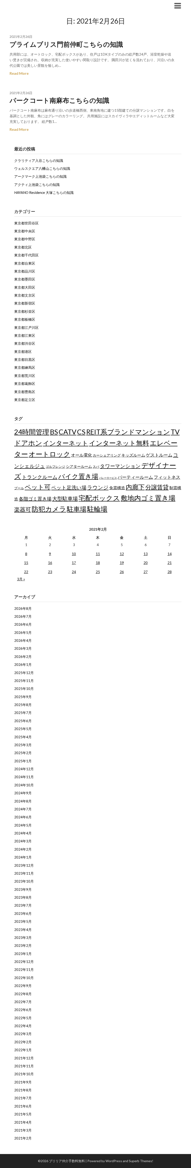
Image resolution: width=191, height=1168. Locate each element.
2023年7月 (23, 905)
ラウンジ (98, 487)
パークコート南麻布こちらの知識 (59, 100)
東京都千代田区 (26, 255)
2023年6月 (23, 913)
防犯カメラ (49, 509)
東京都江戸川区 (26, 327)
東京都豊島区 (24, 392)
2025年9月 (23, 697)
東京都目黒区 (24, 359)
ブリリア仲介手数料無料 (38, 5)
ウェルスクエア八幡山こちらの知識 (42, 168)
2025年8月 (23, 705)
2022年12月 (24, 961)
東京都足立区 (24, 400)
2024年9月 (23, 793)
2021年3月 (23, 1130)
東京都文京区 (24, 295)
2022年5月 (23, 1018)
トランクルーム (40, 477)
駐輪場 (97, 509)
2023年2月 (23, 945)
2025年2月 (23, 753)
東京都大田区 (24, 287)
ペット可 (38, 487)
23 (50, 572)
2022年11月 (24, 969)
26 (122, 572)
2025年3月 (23, 745)
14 (169, 554)
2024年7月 (23, 809)
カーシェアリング (107, 455)
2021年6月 (23, 1106)
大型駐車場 (65, 498)
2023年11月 (24, 873)
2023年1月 (23, 953)
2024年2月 (23, 849)
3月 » (21, 579)
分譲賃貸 (157, 486)
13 (145, 554)
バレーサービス (108, 477)
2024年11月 (24, 777)
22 (26, 572)
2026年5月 (23, 632)
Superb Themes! (141, 1161)
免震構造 (117, 487)
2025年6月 (23, 721)
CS (81, 432)
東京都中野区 (24, 239)
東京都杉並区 (24, 311)
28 (169, 572)
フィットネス (167, 477)
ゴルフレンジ (55, 467)
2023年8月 (23, 897)
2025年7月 (23, 712)
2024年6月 (23, 817)
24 (74, 572)
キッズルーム (133, 455)
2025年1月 (23, 761)
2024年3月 (23, 841)
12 (122, 554)
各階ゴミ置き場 (35, 498)
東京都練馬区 (24, 367)
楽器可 (22, 509)
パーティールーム (135, 477)
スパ (96, 467)
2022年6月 (23, 1010)
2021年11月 (24, 1066)
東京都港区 (23, 351)
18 (98, 563)
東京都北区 (23, 247)
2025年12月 (24, 673)
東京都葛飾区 (24, 383)
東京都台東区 (24, 263)
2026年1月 (23, 664)
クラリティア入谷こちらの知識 (38, 160)
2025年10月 (24, 688)
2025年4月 (23, 737)
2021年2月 (23, 1138)
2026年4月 (23, 640)
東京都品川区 (24, 271)
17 (74, 563)
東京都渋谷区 (24, 343)
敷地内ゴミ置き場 (148, 498)
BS (54, 432)
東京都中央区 (24, 231)
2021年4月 (23, 1122)
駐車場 (76, 509)
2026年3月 (23, 648)
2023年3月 (23, 937)
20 (145, 563)
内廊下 (135, 487)
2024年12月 (24, 769)
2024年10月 (24, 785)
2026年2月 (23, 656)
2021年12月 (24, 1058)
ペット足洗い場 (68, 487)
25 (98, 572)
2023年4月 (23, 929)
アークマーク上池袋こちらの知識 (40, 176)
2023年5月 (23, 921)
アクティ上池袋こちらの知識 (37, 184)
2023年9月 (23, 889)
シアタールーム (79, 466)
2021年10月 (24, 1074)
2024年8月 (23, 801)
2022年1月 (23, 1050)
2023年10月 (24, 881)
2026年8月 (23, 608)
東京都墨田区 (24, 279)
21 (169, 563)
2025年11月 (24, 680)
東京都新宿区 (24, 303)
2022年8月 (23, 994)
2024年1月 (23, 857)
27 (145, 572)
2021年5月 (23, 1114)
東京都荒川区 (24, 375)
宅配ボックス (99, 498)
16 (50, 563)
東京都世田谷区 (26, 223)
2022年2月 (23, 1042)
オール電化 (81, 455)
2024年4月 (23, 833)
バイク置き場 (78, 476)
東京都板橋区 (24, 319)
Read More (19, 73)
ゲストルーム (159, 455)
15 (26, 563)
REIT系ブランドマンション (128, 432)
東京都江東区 (24, 335)
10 (74, 554)
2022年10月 (24, 978)
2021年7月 (23, 1098)
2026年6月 (23, 624)
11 (98, 554)
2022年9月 (23, 985)
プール (19, 488)
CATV (67, 432)
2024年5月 (23, 825)
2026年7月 (23, 616)
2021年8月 (23, 1090)
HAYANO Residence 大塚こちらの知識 (44, 192)
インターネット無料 (119, 443)
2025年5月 (23, 729)
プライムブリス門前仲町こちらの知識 (66, 44)
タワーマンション (120, 466)
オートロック (49, 454)
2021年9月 (23, 1082)
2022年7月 (23, 1002)
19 (122, 563)
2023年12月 (24, 865)
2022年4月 (23, 1026)
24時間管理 (31, 432)
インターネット (65, 443)
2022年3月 (23, 1034)
